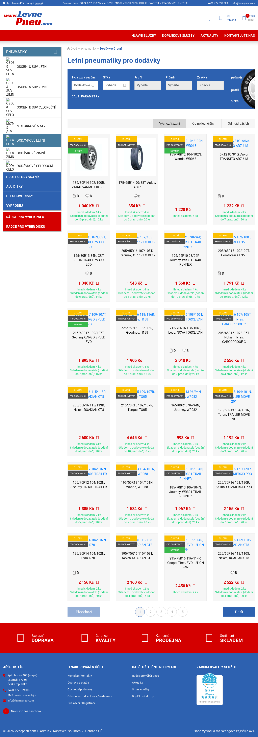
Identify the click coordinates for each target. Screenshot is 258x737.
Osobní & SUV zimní (32, 87)
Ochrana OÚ (93, 731)
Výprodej (14, 206)
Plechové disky (19, 196)
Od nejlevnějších (203, 123)
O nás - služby (140, 689)
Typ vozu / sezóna (84, 77)
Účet (229, 16)
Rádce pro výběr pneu (25, 217)
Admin (44, 731)
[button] (148, 96)
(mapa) (32, 675)
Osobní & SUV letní (32, 66)
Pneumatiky (16, 52)
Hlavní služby (144, 36)
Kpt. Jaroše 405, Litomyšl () (24, 3)
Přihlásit (231, 20)
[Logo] (27, 18)
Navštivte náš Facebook (26, 711)
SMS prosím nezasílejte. (22, 695)
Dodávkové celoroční (35, 166)
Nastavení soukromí (67, 731)
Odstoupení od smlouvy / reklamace (90, 696)
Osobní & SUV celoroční (36, 107)
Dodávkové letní (31, 140)
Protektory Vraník (23, 177)
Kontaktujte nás (239, 36)
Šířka (106, 77)
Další (239, 611)
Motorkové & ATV (31, 126)
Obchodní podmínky (80, 689)
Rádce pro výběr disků (25, 227)
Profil (138, 77)
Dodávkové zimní (31, 153)
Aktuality (209, 36)
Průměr (171, 77)
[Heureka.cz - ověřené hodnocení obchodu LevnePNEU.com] (210, 689)
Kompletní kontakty (80, 675)
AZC (252, 731)
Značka (202, 77)
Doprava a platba (78, 682)
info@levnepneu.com (243, 3)
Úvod (74, 48)
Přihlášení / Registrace (82, 703)
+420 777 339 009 (218, 3)
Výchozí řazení (169, 123)
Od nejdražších (238, 123)
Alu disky (14, 186)
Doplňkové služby (178, 36)
